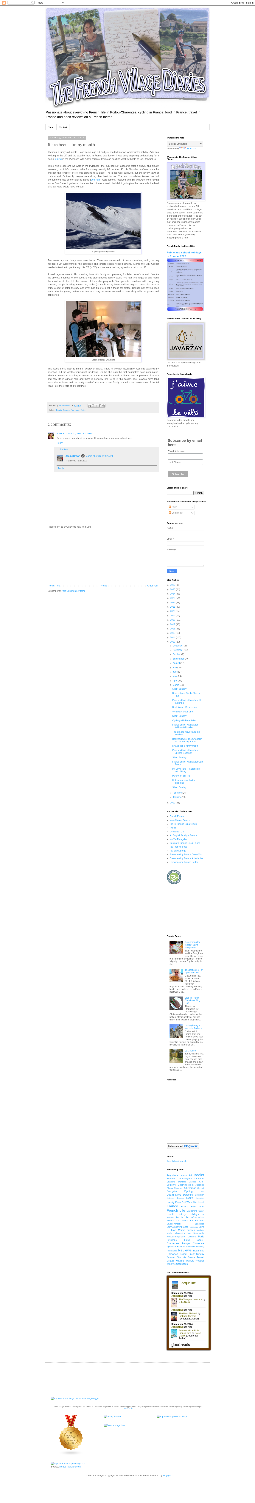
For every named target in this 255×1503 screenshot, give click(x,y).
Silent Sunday (179, 689)
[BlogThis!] (93, 406)
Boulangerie (185, 1178)
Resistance (172, 1251)
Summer (171, 1257)
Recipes (181, 1246)
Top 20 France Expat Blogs (183, 824)
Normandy (198, 1233)
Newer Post (54, 585)
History (182, 1214)
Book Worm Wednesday (184, 707)
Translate (191, 148)
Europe (180, 1198)
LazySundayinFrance (177, 1227)
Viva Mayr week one (182, 711)
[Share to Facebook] (100, 406)
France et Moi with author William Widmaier (185, 726)
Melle (169, 1233)
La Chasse (190, 1050)
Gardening (192, 1211)
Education (199, 1195)
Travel (200, 1257)
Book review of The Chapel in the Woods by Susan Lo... (187, 740)
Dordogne (188, 1195)
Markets (200, 1230)
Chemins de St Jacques (191, 1185)
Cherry (170, 1188)
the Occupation (180, 1264)
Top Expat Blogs (178, 850)
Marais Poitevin (186, 1230)
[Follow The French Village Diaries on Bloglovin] (183, 1148)
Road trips (198, 1250)
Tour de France (186, 1257)
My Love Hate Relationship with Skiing (186, 770)
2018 (173, 620)
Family (59, 410)
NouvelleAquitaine (176, 1236)
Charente (199, 1178)
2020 (173, 611)
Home (51, 127)
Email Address (176, 451)
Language (199, 1224)
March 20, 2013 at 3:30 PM (79, 433)
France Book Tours (192, 1206)
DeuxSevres (174, 1194)
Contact (63, 127)
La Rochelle (197, 1220)
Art (190, 1175)
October (177, 654)
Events (189, 1198)
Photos (186, 1240)
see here (95, 179)
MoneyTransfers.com (70, 1466)
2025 (173, 589)
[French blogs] (71, 1454)
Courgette (172, 1191)
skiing (58, 159)
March (176, 685)
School (183, 1254)
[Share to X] (96, 406)
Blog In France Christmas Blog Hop (192, 1001)
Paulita (60, 433)
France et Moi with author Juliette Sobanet (185, 751)
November (178, 650)
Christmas (190, 1187)
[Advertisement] (103, 556)
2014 (173, 637)
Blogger (167, 1475)
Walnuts (190, 1260)
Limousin (194, 1227)
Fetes (178, 1202)
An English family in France (183, 835)
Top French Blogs (178, 847)
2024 (173, 593)
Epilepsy (170, 1198)
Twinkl (173, 827)
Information (197, 1217)
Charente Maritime (176, 1182)
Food (201, 1202)
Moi (189, 1233)
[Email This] (89, 406)
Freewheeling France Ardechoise (186, 858)
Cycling (188, 1191)
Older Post (152, 585)
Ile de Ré (182, 1217)
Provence (198, 1243)
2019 (173, 615)
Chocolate (178, 1188)
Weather (199, 1260)
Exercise (200, 1198)
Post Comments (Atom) (73, 591)
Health (170, 1214)
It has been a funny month (185, 746)
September (178, 658)
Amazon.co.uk (127, 1409)
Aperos (184, 1175)
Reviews (185, 1250)
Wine (169, 1264)
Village (171, 1260)
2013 (173, 641)
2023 (173, 598)
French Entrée (177, 816)
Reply (60, 443)
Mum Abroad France (180, 820)
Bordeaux (172, 1178)
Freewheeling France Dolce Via (186, 854)
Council (200, 1188)
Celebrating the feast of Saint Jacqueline (192, 945)
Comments (177, 513)
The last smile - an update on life (194, 971)
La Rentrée (182, 1220)
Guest (201, 1211)
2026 (173, 585)
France (66, 410)
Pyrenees (75, 410)
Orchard (192, 1236)
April (175, 680)
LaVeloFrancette (174, 1224)
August (176, 663)
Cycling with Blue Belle (184, 720)
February (177, 792)
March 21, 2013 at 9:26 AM (99, 456)
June (175, 672)
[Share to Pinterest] (103, 406)
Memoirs (180, 1233)
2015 (173, 633)
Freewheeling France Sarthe (184, 862)
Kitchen (170, 1220)
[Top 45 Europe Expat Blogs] (172, 1416)
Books (199, 1175)
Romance (172, 1253)
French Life (176, 1210)
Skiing (83, 410)
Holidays (194, 1214)
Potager (186, 1243)
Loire (201, 1227)
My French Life (177, 831)
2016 (173, 628)
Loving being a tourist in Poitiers (193, 1026)
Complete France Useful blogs (185, 843)
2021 (173, 607)
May (175, 676)
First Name (174, 462)
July (175, 667)
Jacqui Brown (73, 456)
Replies (64, 449)
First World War (189, 1202)
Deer (202, 1192)
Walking (180, 1260)
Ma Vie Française (178, 839)
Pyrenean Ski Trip (181, 775)
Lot (168, 1230)
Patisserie (172, 1240)
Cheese (192, 1182)
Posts (174, 507)
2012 (173, 802)
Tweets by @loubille (177, 1161)
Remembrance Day (195, 1246)
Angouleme (172, 1175)
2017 (173, 624)
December (178, 645)
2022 (173, 602)
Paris (201, 1236)
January (177, 797)
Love (173, 1230)
